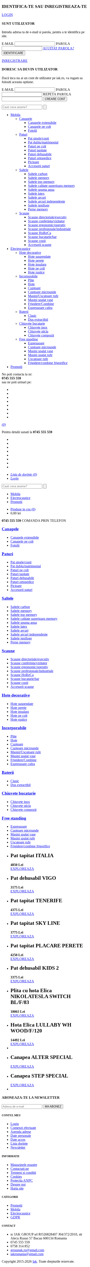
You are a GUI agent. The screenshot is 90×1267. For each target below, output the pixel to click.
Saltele (23, 170)
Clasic (32, 315)
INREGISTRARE (15, 61)
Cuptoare (34, 288)
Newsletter (17, 1147)
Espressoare (36, 343)
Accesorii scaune (39, 245)
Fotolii (32, 130)
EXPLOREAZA (22, 869)
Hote (31, 284)
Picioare (33, 162)
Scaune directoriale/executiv (47, 217)
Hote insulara (37, 264)
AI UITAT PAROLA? (58, 48)
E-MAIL (8, 44)
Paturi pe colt (37, 146)
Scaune (24, 213)
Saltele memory (38, 178)
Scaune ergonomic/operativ (47, 225)
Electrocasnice (20, 249)
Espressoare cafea (40, 308)
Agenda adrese (20, 1132)
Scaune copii (37, 241)
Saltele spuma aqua (41, 189)
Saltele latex (36, 193)
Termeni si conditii (23, 1172)
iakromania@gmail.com (26, 1254)
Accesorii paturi (39, 166)
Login (14, 1124)
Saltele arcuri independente (46, 201)
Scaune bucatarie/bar (42, 237)
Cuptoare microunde (42, 292)
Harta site (17, 1188)
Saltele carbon (37, 174)
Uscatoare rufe (38, 359)
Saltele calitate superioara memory (51, 186)
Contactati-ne (19, 1169)
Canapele (25, 119)
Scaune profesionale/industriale (49, 229)
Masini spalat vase (40, 300)
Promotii (16, 367)
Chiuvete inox (37, 327)
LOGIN (7, 15)
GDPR (15, 1217)
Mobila (15, 115)
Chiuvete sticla (38, 331)
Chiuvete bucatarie (32, 323)
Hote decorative (30, 252)
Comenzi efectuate (23, 1128)
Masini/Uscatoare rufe (43, 296)
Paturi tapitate (37, 150)
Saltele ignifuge (38, 205)
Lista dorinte (19, 1143)
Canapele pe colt (39, 126)
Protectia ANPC (21, 1180)
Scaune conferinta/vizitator (46, 221)
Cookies (16, 1176)
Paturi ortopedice (39, 158)
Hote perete (36, 260)
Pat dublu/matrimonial (43, 142)
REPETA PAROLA (57, 94)
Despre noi (18, 1184)
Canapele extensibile (42, 122)
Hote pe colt (36, 268)
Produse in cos (22, 509)
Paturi (23, 134)
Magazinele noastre (23, 1165)
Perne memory (38, 209)
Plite (31, 280)
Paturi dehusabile (40, 154)
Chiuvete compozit (41, 335)
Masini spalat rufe (40, 355)
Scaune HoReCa (39, 233)
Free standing (28, 339)
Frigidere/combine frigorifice (48, 363)
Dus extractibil (38, 319)
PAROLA (63, 44)
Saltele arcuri (37, 197)
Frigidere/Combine (41, 304)
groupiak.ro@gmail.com (27, 1250)
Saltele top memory (41, 182)
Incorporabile (28, 276)
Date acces (17, 1139)
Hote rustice (36, 272)
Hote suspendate (39, 256)
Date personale (20, 1135)
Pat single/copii (38, 138)
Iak (35, 1261)
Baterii (23, 312)
